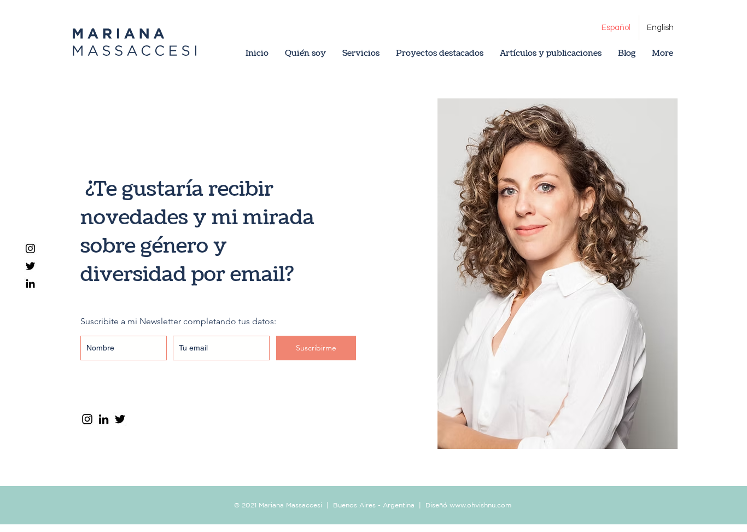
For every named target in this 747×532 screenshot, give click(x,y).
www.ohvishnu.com (480, 504)
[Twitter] (30, 266)
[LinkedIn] (30, 283)
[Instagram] (30, 248)
